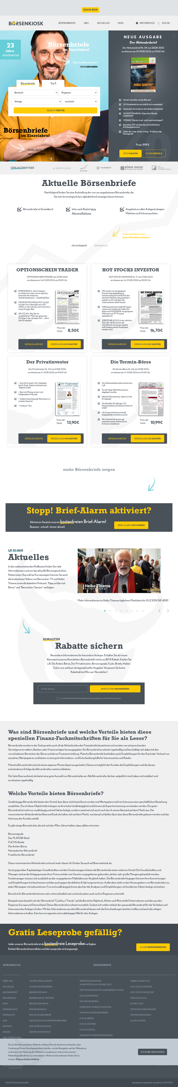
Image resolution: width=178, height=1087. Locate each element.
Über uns (8, 981)
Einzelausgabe (64, 344)
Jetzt (130, 153)
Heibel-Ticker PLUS (140, 981)
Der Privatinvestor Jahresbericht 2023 (102, 990)
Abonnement (10, 992)
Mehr (89, 66)
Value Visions (137, 1020)
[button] (53, 83)
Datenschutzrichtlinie (27, 1059)
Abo (86, 23)
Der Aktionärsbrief (40, 1015)
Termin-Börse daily (140, 1015)
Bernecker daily (38, 992)
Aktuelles (103, 23)
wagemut (146, 1082)
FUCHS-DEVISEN (88, 1024)
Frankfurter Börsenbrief (94, 1012)
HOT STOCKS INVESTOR (141, 992)
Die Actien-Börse (89, 995)
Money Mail (137, 1003)
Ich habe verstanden (152, 1052)
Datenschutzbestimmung (84, 698)
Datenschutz (10, 1009)
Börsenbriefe (68, 22)
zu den (153, 153)
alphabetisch (101, 245)
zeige (55, 110)
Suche (166, 23)
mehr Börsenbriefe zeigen (89, 470)
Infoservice (147, 23)
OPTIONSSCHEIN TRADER (143, 1009)
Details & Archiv (34, 344)
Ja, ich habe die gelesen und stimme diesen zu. (91, 698)
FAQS (5, 1003)
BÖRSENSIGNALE (38, 1009)
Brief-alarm (131, 525)
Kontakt (7, 1026)
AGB (5, 1020)
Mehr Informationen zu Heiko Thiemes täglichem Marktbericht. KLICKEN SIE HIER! (123, 600)
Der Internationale (40, 1026)
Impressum (9, 1015)
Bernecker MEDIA (38, 1003)
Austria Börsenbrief (40, 986)
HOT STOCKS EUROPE (141, 986)
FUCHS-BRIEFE (87, 1018)
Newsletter (115, 689)
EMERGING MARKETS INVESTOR (95, 1007)
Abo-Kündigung (12, 1037)
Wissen (6, 1032)
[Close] (174, 34)
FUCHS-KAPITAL (87, 1029)
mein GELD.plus (138, 998)
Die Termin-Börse (89, 1001)
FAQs (120, 23)
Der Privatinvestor (40, 1032)
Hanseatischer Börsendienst (96, 1035)
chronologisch (79, 245)
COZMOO (167, 1082)
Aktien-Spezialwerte (40, 981)
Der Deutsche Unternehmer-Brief (48, 1020)
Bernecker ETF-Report (41, 998)
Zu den (153, 947)
